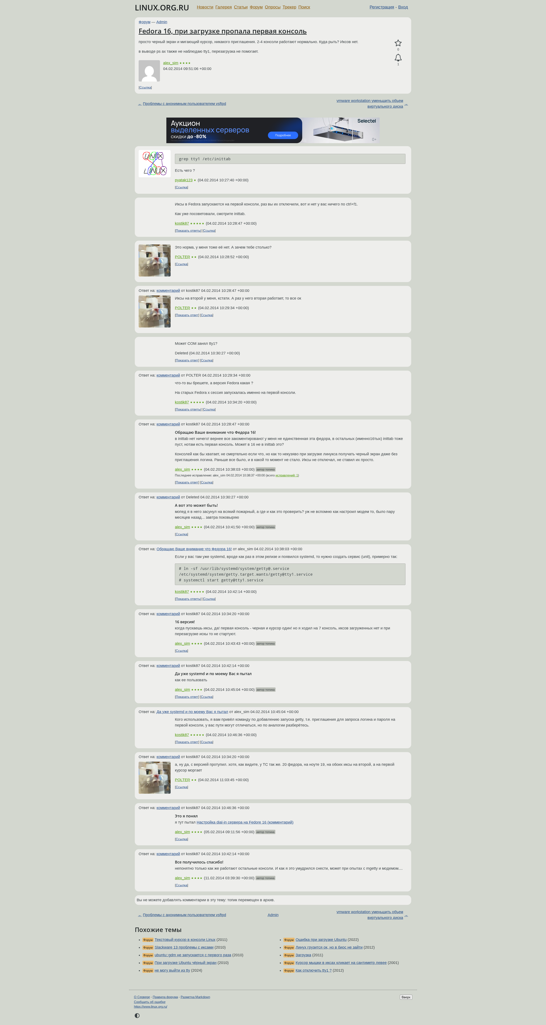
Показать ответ (187, 315)
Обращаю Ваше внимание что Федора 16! (194, 549)
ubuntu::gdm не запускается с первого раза (193, 955)
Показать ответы (188, 230)
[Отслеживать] (398, 57)
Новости (205, 7)
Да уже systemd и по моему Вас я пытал (192, 712)
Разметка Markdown (195, 997)
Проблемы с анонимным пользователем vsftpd (184, 104)
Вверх (406, 997)
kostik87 (182, 223)
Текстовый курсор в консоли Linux (185, 940)
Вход (403, 7)
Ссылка (145, 87)
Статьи (241, 7)
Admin (161, 22)
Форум (256, 7)
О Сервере (142, 997)
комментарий (168, 290)
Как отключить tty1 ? (314, 970)
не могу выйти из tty (172, 970)
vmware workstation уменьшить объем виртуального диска (370, 104)
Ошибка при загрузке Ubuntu (321, 940)
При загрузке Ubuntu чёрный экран (185, 963)
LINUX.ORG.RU (162, 7)
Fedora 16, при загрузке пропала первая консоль (223, 30)
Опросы (272, 7)
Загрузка (303, 955)
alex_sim (170, 63)
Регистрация (382, 7)
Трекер (289, 7)
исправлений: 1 (287, 475)
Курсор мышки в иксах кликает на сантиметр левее (341, 963)
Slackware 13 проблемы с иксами (184, 947)
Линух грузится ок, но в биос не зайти (329, 947)
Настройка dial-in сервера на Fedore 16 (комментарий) (245, 822)
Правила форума (165, 997)
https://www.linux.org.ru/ (150, 1006)
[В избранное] (398, 43)
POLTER (182, 257)
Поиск (304, 7)
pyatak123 (184, 180)
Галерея (223, 7)
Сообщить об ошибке (150, 1002)
